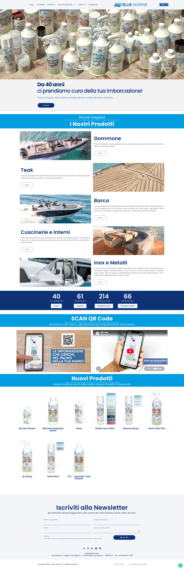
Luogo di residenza (100, 519)
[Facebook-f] (84, 548)
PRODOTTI (51, 5)
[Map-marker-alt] (100, 548)
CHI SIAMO (41, 5)
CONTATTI (82, 5)
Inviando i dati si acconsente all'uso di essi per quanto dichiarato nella (73, 538)
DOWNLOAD (93, 5)
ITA (163, 5)
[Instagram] (88, 548)
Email (46, 528)
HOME (31, 5)
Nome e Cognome (51, 519)
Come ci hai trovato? (101, 528)
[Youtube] (96, 548)
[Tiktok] (92, 548)
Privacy (46, 536)
